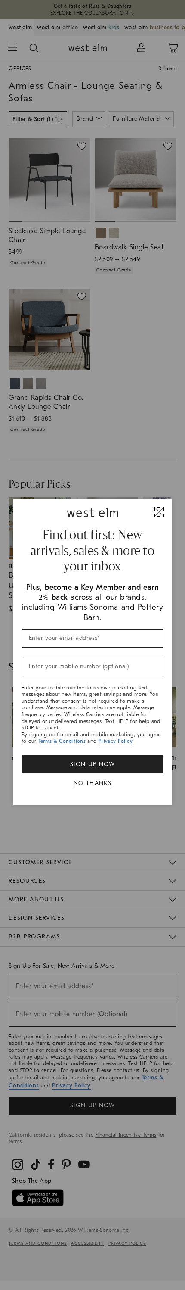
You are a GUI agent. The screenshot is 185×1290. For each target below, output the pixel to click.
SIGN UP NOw (92, 764)
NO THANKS (93, 783)
